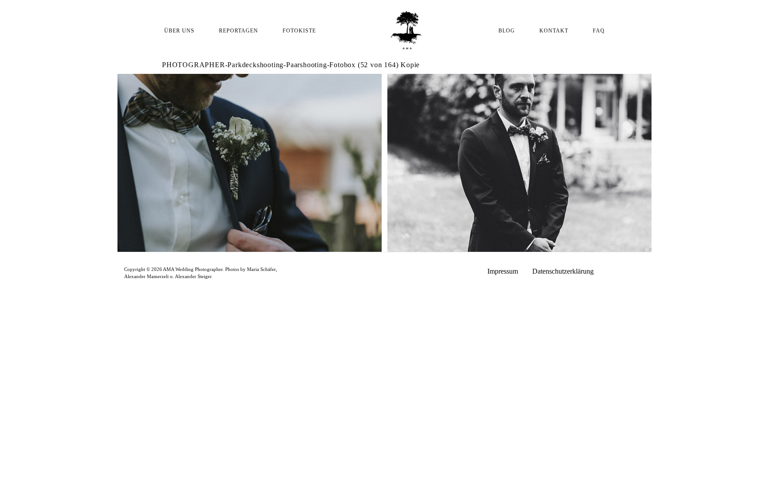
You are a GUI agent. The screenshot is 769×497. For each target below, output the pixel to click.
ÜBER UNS (179, 31)
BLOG (506, 31)
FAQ (599, 31)
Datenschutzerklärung (563, 271)
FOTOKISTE (299, 31)
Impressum (502, 271)
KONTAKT (553, 31)
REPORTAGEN (238, 31)
